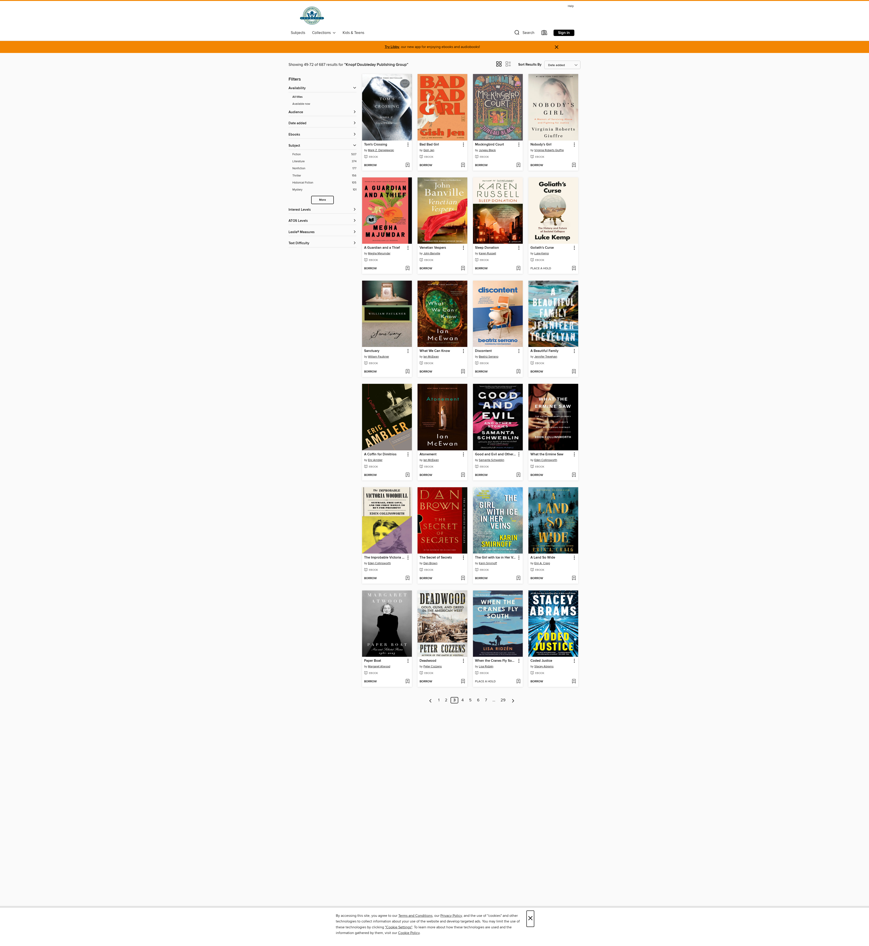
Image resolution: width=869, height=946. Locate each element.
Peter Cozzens (432, 666)
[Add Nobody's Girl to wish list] (574, 165)
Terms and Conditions (415, 915)
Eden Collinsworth (545, 460)
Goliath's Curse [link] (542, 248)
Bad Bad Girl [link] (429, 145)
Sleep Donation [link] (487, 248)
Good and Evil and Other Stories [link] (495, 454)
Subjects (298, 32)
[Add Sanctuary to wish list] (407, 372)
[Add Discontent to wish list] (518, 372)
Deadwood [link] (428, 661)
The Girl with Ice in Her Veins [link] (495, 558)
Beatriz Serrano (488, 356)
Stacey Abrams (544, 666)
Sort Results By (530, 64)
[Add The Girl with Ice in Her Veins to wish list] (518, 578)
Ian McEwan (431, 356)
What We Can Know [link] (435, 351)
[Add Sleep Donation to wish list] (518, 269)
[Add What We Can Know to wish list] (463, 372)
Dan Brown (430, 563)
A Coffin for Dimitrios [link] (380, 454)
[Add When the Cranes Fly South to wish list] (518, 682)
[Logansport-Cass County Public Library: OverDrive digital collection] (312, 15)
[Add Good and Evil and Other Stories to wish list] (518, 475)
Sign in (564, 32)
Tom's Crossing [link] (375, 145)
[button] (524, 33)
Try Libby (392, 47)
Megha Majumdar (379, 253)
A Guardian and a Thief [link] (382, 248)
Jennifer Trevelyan (545, 356)
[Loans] (544, 33)
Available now (301, 104)
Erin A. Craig (542, 563)
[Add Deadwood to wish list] (463, 682)
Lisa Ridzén (486, 666)
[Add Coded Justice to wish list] (574, 682)
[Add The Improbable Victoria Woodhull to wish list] (407, 578)
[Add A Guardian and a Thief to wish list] (407, 269)
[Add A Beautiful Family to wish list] (574, 372)
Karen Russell (487, 253)
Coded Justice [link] (541, 661)
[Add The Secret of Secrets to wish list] (463, 578)
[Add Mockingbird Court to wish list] (518, 165)
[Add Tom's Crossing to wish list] (407, 165)
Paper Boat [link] (372, 661)
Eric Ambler (375, 460)
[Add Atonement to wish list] (463, 475)
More (322, 200)
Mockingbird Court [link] (489, 145)
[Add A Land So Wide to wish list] (574, 578)
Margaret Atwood (379, 666)
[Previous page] (430, 700)
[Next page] (513, 700)
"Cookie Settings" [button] (398, 927)
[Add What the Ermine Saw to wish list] (574, 475)
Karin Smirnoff (488, 563)
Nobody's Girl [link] (540, 145)
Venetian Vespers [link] (433, 248)
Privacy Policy (451, 915)
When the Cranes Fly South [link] (495, 661)
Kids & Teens (353, 32)
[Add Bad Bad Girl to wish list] (463, 165)
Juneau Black (487, 150)
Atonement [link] (428, 454)
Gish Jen (428, 150)
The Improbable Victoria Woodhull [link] (385, 558)
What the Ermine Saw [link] (546, 454)
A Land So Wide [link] (542, 558)
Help (571, 6)
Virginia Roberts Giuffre (549, 150)
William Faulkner (378, 356)
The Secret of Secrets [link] (436, 558)
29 (503, 700)
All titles (297, 97)
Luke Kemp (541, 253)
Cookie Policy (409, 933)
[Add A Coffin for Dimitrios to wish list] (407, 475)
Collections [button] (322, 32)
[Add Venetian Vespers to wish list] (463, 269)
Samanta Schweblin (491, 460)
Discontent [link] (483, 351)
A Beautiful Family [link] (544, 351)
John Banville (431, 253)
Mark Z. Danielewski (381, 150)
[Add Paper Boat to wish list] (407, 682)
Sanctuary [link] (372, 351)
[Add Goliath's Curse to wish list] (574, 269)
